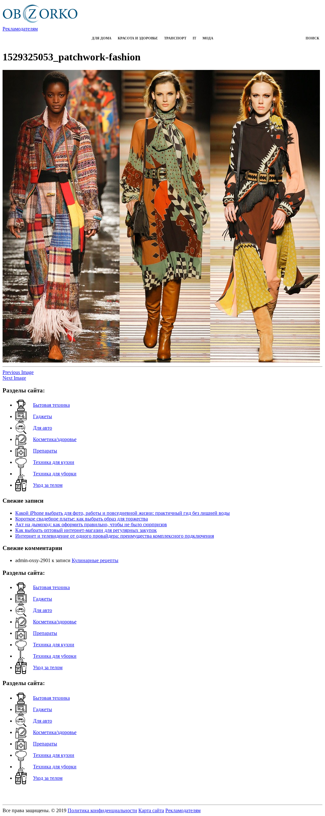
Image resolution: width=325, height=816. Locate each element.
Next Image (14, 378)
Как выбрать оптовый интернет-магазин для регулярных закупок (86, 530)
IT (194, 38)
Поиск (312, 38)
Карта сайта (151, 810)
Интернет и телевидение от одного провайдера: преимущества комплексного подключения (114, 536)
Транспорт (175, 38)
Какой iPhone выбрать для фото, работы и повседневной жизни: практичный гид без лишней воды (122, 513)
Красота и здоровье (138, 38)
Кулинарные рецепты (95, 560)
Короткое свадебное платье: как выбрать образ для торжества (81, 518)
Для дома (101, 38)
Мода (207, 38)
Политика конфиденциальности (102, 810)
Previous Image (18, 372)
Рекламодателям (20, 28)
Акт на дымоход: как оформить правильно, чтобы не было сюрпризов (91, 524)
